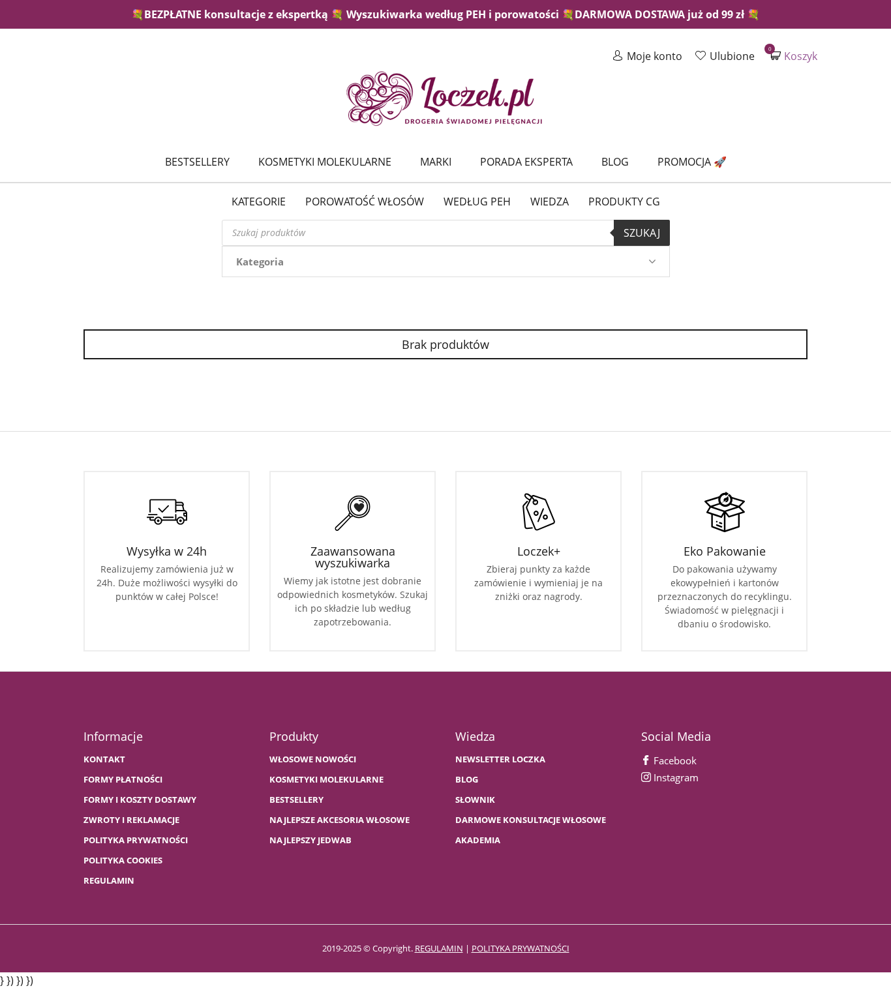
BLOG (466, 779)
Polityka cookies (122, 860)
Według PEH (477, 201)
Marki (435, 162)
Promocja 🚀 (692, 162)
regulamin (439, 948)
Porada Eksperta (526, 162)
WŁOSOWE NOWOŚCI (312, 759)
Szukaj (642, 233)
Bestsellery (197, 162)
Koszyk (793, 55)
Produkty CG (624, 201)
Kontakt (104, 759)
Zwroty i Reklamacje (131, 820)
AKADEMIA (477, 840)
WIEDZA (549, 201)
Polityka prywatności (135, 840)
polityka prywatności (520, 948)
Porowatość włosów (364, 201)
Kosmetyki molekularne (324, 162)
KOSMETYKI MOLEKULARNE (326, 779)
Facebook (674, 760)
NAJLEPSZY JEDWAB (310, 840)
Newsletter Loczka (500, 759)
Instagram (675, 777)
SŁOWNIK (475, 800)
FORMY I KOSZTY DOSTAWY (139, 800)
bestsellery (296, 800)
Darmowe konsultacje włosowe (530, 820)
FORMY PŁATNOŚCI (122, 779)
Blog (615, 162)
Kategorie (259, 201)
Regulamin (108, 880)
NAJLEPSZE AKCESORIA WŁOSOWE (339, 820)
